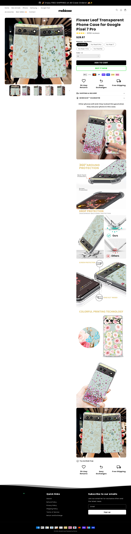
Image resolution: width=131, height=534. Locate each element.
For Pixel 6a (98, 49)
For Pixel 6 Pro (96, 45)
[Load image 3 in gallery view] (38, 90)
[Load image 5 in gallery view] (61, 90)
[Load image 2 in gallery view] (26, 90)
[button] (117, 10)
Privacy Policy (52, 505)
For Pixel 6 (82, 45)
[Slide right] (69, 91)
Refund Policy (52, 502)
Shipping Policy (52, 509)
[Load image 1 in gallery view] (14, 90)
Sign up (107, 512)
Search (49, 499)
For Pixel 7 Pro (83, 49)
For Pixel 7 (110, 45)
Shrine (75, 531)
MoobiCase (62, 531)
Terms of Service (53, 512)
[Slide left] (7, 91)
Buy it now (101, 68)
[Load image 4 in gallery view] (49, 90)
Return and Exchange (55, 515)
